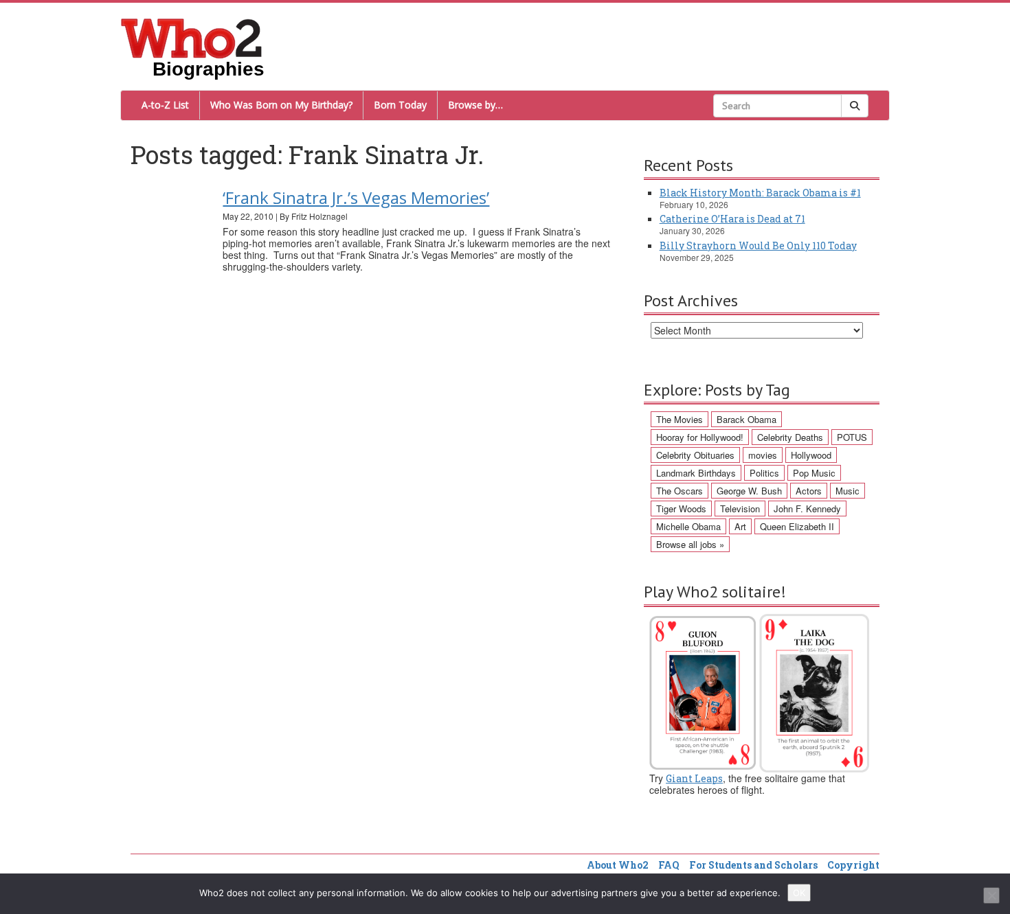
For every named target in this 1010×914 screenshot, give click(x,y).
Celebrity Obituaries (695, 454)
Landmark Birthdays (696, 472)
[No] (991, 895)
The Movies (679, 419)
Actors (809, 490)
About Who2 (618, 864)
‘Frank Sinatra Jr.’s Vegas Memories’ (356, 197)
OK (799, 892)
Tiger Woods (681, 508)
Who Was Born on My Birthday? (281, 104)
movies (762, 454)
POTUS (852, 437)
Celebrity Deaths (790, 437)
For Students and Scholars (753, 864)
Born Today (400, 104)
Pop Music (814, 472)
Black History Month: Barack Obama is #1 (760, 192)
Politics (764, 472)
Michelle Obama (688, 526)
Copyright (853, 864)
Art (740, 526)
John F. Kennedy (807, 508)
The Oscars (679, 490)
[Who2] (191, 37)
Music (847, 490)
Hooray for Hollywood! (699, 437)
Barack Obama (746, 419)
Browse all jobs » (690, 544)
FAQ (669, 864)
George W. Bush (749, 490)
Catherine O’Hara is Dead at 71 (732, 218)
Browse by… (475, 104)
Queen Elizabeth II (797, 526)
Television (740, 508)
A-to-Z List (165, 104)
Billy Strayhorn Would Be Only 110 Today (758, 245)
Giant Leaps (694, 778)
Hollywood (811, 454)
